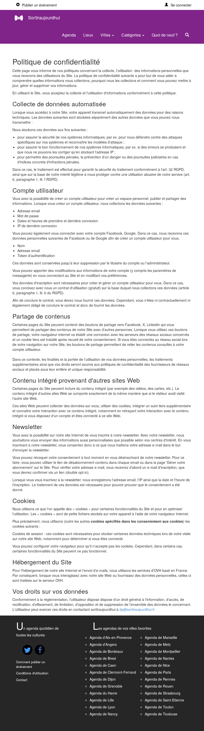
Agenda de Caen (103, 665)
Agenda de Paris (158, 672)
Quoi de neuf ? (165, 35)
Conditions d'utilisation (32, 673)
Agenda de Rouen (159, 686)
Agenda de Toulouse (161, 713)
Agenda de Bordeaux (106, 651)
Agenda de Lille (102, 699)
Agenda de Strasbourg (162, 693)
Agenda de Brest (103, 658)
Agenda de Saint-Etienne (164, 699)
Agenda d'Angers (103, 644)
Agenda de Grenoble (106, 686)
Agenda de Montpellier (162, 651)
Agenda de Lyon (102, 706)
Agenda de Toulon (159, 706)
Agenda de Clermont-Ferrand (113, 672)
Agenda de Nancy (104, 713)
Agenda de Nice (157, 665)
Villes (106, 35)
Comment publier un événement (30, 664)
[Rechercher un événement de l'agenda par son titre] (188, 35)
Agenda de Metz (158, 644)
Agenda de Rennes (160, 679)
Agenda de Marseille (161, 637)
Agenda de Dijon (103, 679)
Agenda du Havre (103, 693)
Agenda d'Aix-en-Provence (111, 637)
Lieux (88, 35)
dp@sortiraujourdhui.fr (137, 609)
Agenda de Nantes (159, 658)
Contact (21, 679)
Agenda (69, 35)
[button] (178, 5)
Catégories (131, 35)
